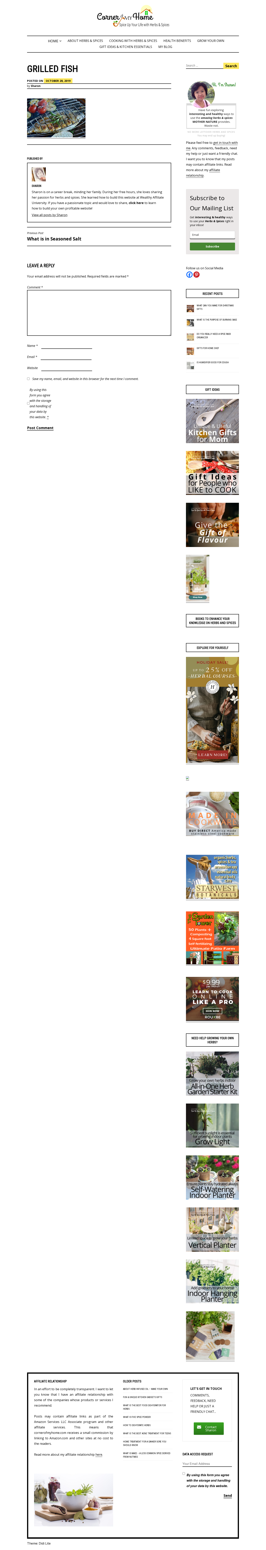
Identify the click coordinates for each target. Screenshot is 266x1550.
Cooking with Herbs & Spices (133, 41)
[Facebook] (189, 274)
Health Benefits (177, 41)
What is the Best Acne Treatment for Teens (147, 1433)
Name (32, 346)
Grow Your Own (210, 41)
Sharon (36, 86)
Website (32, 368)
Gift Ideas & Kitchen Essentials (126, 47)
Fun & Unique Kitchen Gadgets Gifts (142, 1397)
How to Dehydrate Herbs (137, 1425)
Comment (35, 287)
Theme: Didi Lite (39, 1543)
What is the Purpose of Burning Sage (217, 319)
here (98, 1454)
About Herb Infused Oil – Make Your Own (145, 1389)
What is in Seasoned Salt (54, 236)
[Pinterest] (196, 274)
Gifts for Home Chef (208, 348)
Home (53, 41)
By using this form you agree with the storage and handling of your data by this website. (40, 403)
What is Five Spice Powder (137, 1417)
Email (32, 357)
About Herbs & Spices (85, 41)
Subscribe (212, 246)
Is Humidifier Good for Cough (213, 362)
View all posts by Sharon (49, 215)
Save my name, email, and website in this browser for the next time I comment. (85, 379)
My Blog (165, 47)
